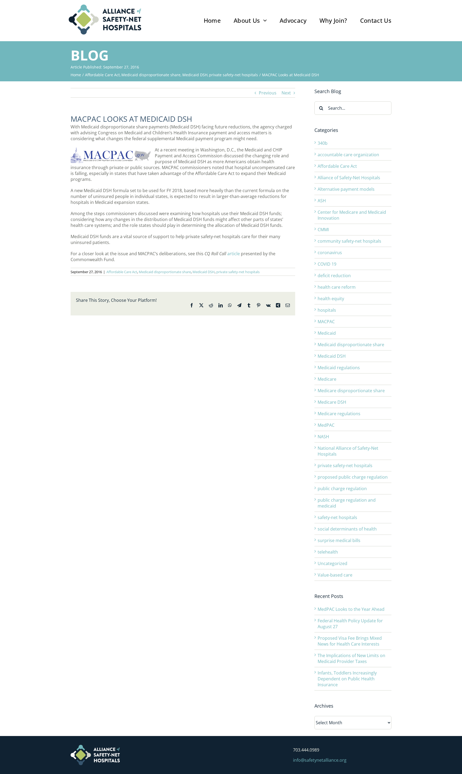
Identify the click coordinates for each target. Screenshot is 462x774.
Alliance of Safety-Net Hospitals (349, 178)
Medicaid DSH (203, 271)
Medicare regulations (339, 414)
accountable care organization (348, 155)
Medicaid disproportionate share (165, 271)
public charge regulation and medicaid (347, 503)
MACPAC (326, 322)
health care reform (337, 287)
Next (286, 93)
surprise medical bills (339, 540)
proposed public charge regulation (353, 477)
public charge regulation (342, 488)
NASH (323, 437)
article (233, 254)
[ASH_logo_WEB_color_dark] (105, 7)
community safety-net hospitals (349, 241)
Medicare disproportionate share (351, 391)
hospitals (327, 310)
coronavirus (330, 253)
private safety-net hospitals (238, 271)
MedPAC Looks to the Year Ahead (351, 609)
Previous (267, 93)
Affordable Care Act (121, 271)
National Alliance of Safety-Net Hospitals (348, 451)
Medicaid (327, 333)
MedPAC (326, 425)
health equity (331, 299)
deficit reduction (334, 276)
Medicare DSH (332, 402)
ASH (322, 201)
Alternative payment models (346, 189)
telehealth (328, 552)
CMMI (323, 229)
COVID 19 (327, 264)
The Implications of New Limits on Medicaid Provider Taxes (351, 658)
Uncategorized (332, 563)
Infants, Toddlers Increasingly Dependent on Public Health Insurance (347, 679)
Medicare (327, 379)
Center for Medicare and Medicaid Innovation (352, 215)
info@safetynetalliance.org (319, 760)
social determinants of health (347, 529)
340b (323, 143)
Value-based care (335, 575)
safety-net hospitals (337, 517)
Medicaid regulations (339, 368)
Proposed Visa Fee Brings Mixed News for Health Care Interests (350, 641)
